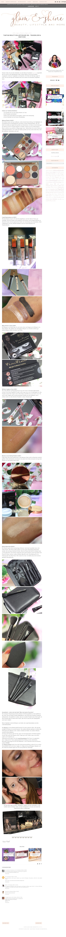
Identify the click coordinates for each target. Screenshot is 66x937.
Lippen (26, 33)
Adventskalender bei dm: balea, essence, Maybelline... (55, 97)
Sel (5, 876)
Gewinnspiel (53, 180)
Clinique (62, 175)
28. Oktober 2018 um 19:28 (17, 897)
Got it (37, 6)
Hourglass (47, 182)
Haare (62, 180)
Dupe (61, 177)
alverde (59, 197)
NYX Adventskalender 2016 (55, 117)
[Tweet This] (39, 864)
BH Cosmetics (61, 172)
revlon (63, 199)
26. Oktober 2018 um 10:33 (12, 876)
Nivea (47, 190)
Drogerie (22, 33)
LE (55, 184)
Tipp (50, 195)
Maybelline (53, 189)
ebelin (51, 199)
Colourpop (48, 177)
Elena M (6, 891)
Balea (49, 174)
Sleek (63, 194)
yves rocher (53, 200)
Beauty (53, 174)
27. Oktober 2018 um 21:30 (14, 891)
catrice (47, 199)
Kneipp (51, 184)
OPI (49, 190)
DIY (51, 177)
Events (29, 1)
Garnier (47, 180)
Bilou (59, 173)
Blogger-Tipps (43, 1)
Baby (47, 173)
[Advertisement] (55, 41)
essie (59, 199)
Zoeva (52, 197)
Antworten (7, 873)
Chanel (58, 175)
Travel (59, 195)
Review (52, 192)
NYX (56, 189)
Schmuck (59, 194)
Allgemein (48, 172)
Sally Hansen (54, 194)
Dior (53, 177)
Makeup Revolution (54, 187)
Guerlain (59, 180)
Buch (56, 175)
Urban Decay (48, 197)
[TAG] (55, 197)
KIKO (47, 184)
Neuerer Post (6, 923)
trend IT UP (48, 200)
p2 (60, 199)
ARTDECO (50, 170)
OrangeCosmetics (8, 897)
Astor (51, 172)
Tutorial (62, 195)
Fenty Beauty (58, 178)
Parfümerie (57, 190)
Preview (48, 192)
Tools (57, 195)
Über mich (35, 1)
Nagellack (61, 189)
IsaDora (62, 182)
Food (63, 178)
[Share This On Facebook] (37, 864)
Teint (30, 33)
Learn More (31, 6)
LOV (58, 184)
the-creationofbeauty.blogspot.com (12, 872)
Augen (17, 33)
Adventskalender (58, 170)
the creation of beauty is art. (10, 870)
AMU (14, 33)
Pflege (62, 190)
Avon (57, 172)
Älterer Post (38, 923)
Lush (58, 185)
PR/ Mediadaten (22, 1)
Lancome (62, 184)
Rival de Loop (57, 192)
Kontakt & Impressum (11, 1)
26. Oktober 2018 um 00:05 (21, 870)
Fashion (53, 178)
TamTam (34, 72)
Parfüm (52, 190)
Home (2, 1)
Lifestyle (48, 185)
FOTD (50, 178)
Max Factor (48, 189)
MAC (60, 185)
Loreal (55, 185)
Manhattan (61, 187)
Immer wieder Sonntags (55, 182)
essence (54, 199)
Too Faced (53, 195)
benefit (62, 197)
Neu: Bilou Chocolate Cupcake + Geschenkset (55, 136)
